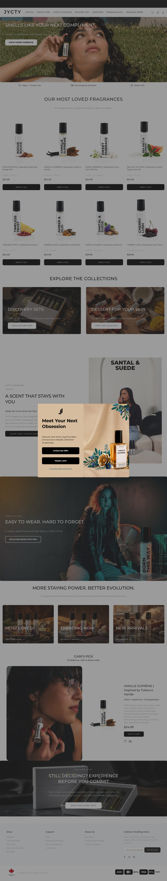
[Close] (126, 407)
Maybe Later (61, 461)
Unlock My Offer (60, 451)
